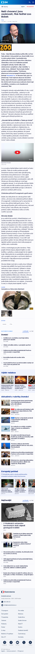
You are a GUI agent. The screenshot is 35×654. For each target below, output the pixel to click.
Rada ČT (20, 624)
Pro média (21, 610)
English (3, 651)
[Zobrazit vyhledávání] (29, 2)
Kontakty (20, 637)
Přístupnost (20, 651)
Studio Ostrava (22, 620)
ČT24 (2, 20)
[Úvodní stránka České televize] (8, 592)
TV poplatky (4, 617)
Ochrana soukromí (11, 651)
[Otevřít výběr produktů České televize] (33, 2)
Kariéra (20, 627)
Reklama (20, 614)
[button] (17, 152)
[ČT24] (4, 2)
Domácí (4, 324)
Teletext (3, 620)
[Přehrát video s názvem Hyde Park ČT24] (17, 152)
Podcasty (3, 624)
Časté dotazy (21, 633)
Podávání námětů (23, 630)
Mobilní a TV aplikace (7, 633)
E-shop (3, 630)
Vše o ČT (3, 637)
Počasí (3, 627)
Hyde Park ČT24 (5, 162)
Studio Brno (21, 617)
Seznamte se (11, 75)
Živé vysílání (4, 614)
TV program (4, 610)
